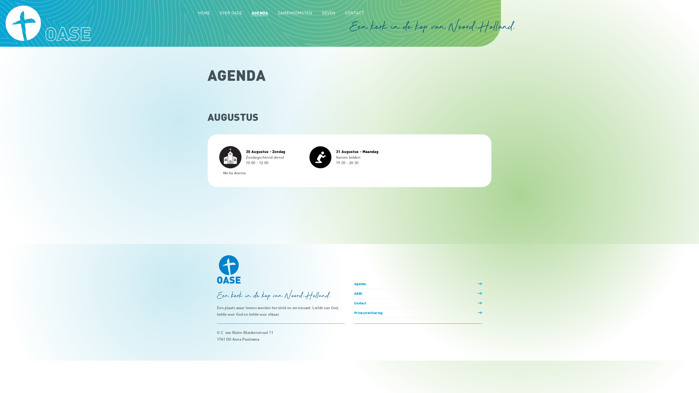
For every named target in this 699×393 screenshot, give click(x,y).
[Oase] (48, 23)
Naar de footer (639, 5)
